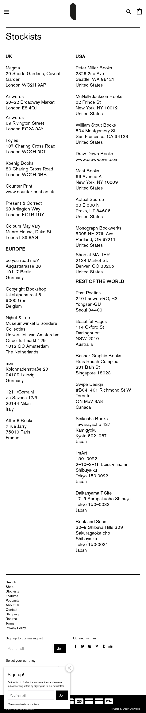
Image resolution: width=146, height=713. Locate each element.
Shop (9, 587)
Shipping (12, 614)
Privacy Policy (16, 628)
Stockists (12, 591)
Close (69, 668)
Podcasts (12, 600)
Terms (10, 623)
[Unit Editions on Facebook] (75, 648)
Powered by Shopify (120, 708)
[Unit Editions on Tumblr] (103, 648)
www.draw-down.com (97, 160)
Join (60, 648)
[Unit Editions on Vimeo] (96, 648)
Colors (137, 708)
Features (12, 596)
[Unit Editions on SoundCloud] (110, 648)
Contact (11, 610)
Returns (11, 619)
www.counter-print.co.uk (30, 192)
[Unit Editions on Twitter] (83, 648)
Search (11, 582)
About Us (12, 605)
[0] (139, 13)
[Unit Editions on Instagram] (89, 648)
